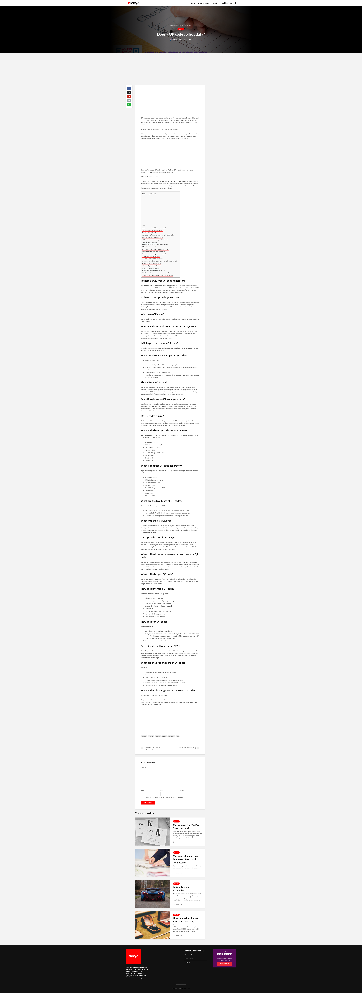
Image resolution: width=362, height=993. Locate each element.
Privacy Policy (189, 955)
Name (143, 790)
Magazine (215, 3)
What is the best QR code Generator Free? (156, 249)
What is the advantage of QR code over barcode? (158, 275)
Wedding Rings (227, 3)
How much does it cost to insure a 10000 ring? (187, 920)
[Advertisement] (181, 69)
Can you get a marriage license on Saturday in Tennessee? (185, 859)
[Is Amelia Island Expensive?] (152, 894)
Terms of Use (189, 959)
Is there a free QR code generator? (153, 230)
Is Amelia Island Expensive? (181, 889)
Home (193, 3)
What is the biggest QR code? (152, 263)
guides (164, 736)
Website (182, 790)
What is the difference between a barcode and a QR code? (161, 261)
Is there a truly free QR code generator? (154, 228)
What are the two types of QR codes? (155, 254)
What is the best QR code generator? (154, 251)
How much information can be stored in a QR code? (158, 235)
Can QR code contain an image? (153, 259)
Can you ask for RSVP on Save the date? (186, 827)
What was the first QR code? (152, 256)
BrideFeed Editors (177, 39)
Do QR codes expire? (149, 247)
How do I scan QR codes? (151, 268)
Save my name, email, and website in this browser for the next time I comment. (163, 797)
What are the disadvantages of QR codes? (155, 240)
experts (158, 736)
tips (177, 736)
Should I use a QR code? (150, 242)
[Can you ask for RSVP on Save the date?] (152, 831)
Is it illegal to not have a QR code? (153, 237)
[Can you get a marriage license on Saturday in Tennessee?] (152, 862)
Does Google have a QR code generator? (155, 244)
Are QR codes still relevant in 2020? (154, 270)
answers (151, 736)
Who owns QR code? (149, 233)
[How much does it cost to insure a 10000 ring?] (152, 925)
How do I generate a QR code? (152, 266)
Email (162, 790)
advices (144, 736)
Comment (143, 767)
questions (171, 736)
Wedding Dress (203, 3)
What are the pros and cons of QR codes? (156, 273)
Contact (187, 962)
